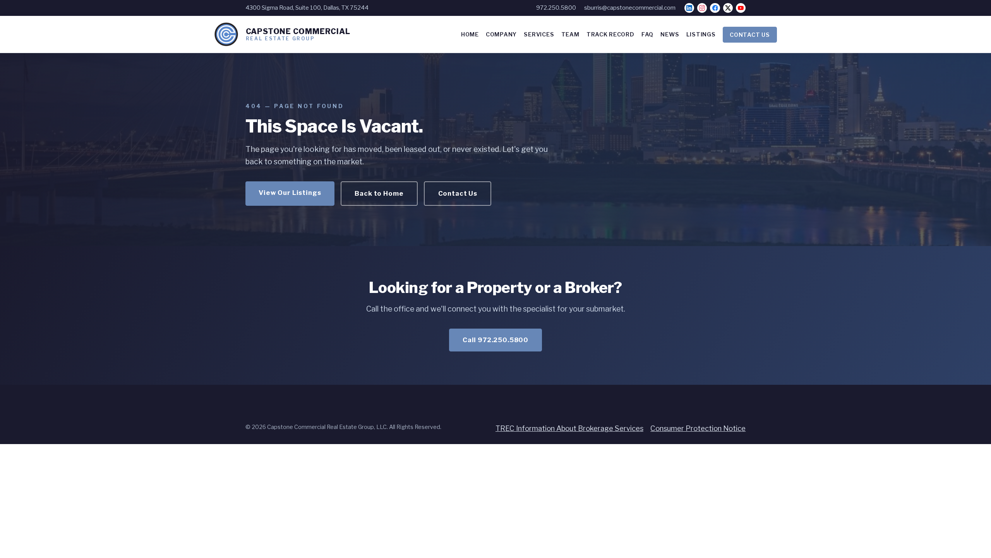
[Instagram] (702, 8)
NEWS (669, 34)
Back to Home (379, 193)
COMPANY (501, 34)
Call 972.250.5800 (495, 340)
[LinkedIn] (689, 8)
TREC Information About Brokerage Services (569, 428)
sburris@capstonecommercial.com (630, 7)
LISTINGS (701, 34)
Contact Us (457, 193)
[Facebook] (715, 8)
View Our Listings (290, 192)
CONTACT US (750, 34)
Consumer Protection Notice (698, 428)
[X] (728, 8)
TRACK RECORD (610, 34)
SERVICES (539, 34)
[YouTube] (741, 8)
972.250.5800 (556, 7)
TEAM (570, 34)
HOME (470, 34)
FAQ (647, 34)
